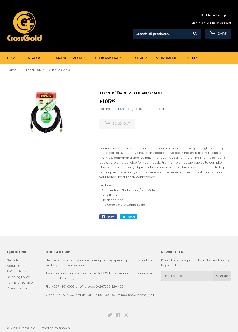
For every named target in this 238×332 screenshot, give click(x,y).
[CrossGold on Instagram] (126, 316)
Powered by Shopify (55, 328)
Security (139, 58)
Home (12, 58)
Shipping (126, 109)
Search (12, 260)
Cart (221, 33)
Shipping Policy (18, 277)
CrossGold (27, 328)
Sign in (196, 23)
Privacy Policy (17, 288)
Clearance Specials (67, 58)
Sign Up (222, 276)
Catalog (33, 58)
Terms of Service (20, 282)
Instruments (167, 58)
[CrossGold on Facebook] (118, 316)
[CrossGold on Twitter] (110, 316)
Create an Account (218, 23)
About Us (13, 266)
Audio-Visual (107, 58)
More (191, 58)
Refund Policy (17, 271)
